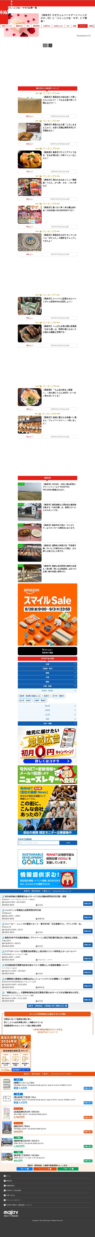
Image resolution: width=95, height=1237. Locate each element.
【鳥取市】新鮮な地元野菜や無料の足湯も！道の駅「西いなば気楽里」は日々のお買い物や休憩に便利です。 (59, 569)
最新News (19, 26)
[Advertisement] (47, 67)
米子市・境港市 (58, 696)
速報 (90, 26)
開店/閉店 (36, 26)
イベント (83, 26)
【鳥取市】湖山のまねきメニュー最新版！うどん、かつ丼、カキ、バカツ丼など (59, 183)
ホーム (8, 1176)
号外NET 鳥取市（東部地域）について (19, 1205)
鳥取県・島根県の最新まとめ (29, 696)
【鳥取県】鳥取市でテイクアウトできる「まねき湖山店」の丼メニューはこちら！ (59, 155)
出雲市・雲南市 (40, 700)
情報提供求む (10, 1185)
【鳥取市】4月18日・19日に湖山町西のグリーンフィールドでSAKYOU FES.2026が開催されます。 (59, 487)
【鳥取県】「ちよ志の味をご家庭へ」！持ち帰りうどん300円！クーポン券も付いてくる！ (59, 393)
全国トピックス (7, 26)
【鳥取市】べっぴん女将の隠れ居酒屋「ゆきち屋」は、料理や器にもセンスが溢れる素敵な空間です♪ (59, 329)
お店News (46, 26)
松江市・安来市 (25, 700)
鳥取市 (46, 696)
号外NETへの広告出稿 (13, 1190)
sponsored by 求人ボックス (62, 891)
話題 (74, 26)
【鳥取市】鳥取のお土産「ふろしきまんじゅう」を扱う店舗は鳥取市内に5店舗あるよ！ (59, 127)
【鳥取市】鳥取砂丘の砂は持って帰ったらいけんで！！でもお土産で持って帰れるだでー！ (59, 100)
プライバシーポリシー (13, 1200)
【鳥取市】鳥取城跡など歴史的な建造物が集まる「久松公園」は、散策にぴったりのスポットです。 (59, 507)
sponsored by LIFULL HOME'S (61, 1074)
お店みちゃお (58, 26)
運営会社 (9, 1181)
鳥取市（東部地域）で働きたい (38, 891)
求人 (28, 26)
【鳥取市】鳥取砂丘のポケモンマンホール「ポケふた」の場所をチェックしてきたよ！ (59, 238)
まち (67, 26)
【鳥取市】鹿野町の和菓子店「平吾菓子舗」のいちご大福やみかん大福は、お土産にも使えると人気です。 (59, 548)
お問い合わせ (10, 1195)
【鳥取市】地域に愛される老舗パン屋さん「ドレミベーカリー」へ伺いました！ (59, 420)
